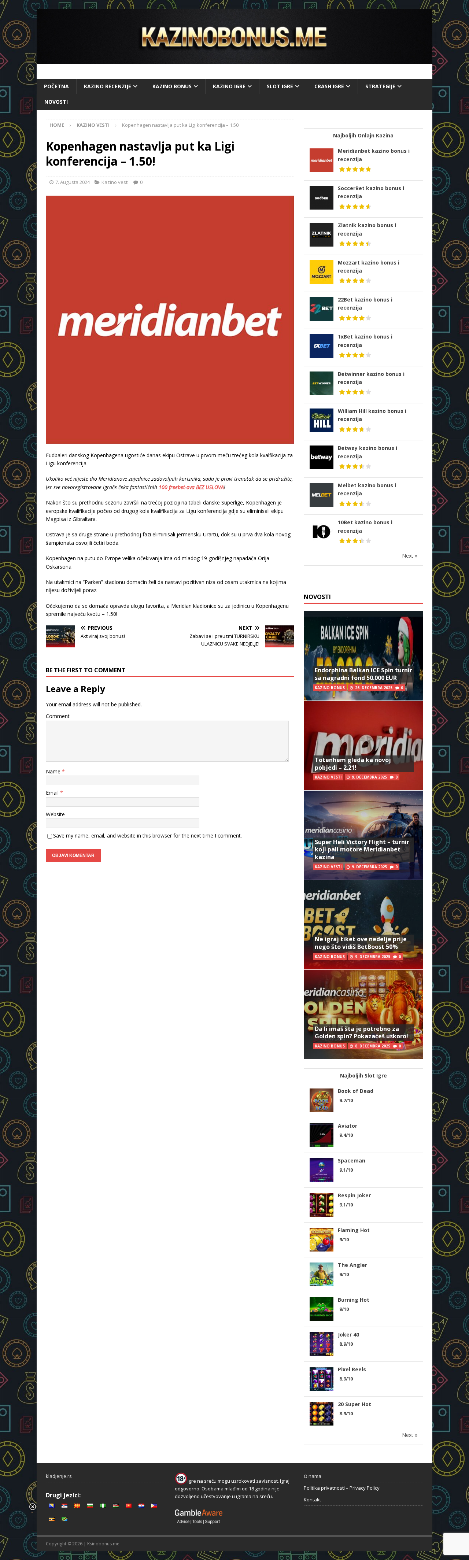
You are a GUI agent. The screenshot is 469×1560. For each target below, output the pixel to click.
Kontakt (312, 1499)
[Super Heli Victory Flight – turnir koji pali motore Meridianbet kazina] (363, 835)
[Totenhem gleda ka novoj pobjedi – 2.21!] (363, 745)
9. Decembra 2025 (369, 777)
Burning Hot (353, 1299)
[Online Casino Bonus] (234, 59)
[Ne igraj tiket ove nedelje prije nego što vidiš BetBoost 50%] (363, 924)
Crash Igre (329, 86)
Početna (56, 86)
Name (54, 771)
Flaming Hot (354, 1230)
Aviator (347, 1125)
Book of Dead (355, 1090)
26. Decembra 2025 (373, 687)
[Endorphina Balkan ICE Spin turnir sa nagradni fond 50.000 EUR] (363, 656)
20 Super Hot (354, 1404)
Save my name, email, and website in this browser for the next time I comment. (147, 835)
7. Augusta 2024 (72, 182)
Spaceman (351, 1160)
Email (53, 792)
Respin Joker (354, 1195)
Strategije (380, 86)
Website (55, 814)
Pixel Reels (352, 1369)
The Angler (352, 1264)
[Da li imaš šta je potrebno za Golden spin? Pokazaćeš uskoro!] (363, 1014)
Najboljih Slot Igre (363, 1075)
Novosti (56, 101)
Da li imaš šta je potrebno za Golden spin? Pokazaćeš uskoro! (361, 1032)
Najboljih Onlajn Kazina (363, 135)
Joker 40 (348, 1334)
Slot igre (280, 86)
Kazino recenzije (107, 86)
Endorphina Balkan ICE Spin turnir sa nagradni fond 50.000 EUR (363, 674)
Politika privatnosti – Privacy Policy (342, 1488)
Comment (58, 716)
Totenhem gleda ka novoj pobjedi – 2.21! (353, 764)
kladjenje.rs (59, 1476)
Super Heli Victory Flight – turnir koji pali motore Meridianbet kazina (362, 849)
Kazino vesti (115, 182)
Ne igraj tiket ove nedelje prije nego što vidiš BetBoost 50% (361, 943)
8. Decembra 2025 (372, 1046)
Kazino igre (229, 86)
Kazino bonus (172, 86)
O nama (312, 1476)
